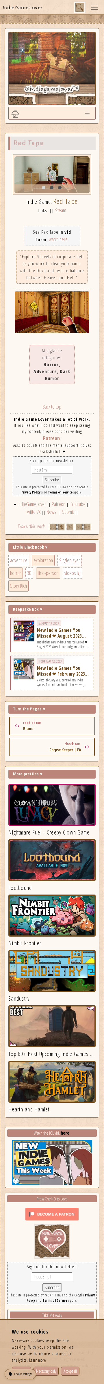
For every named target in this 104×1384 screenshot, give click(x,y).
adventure (18, 560)
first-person (48, 572)
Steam (60, 210)
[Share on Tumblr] (61, 527)
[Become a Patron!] (52, 1213)
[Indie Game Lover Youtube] (52, 1241)
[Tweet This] (53, 527)
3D (29, 572)
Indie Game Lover (22, 8)
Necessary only (46, 1371)
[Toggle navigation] (94, 7)
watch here (58, 239)
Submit (68, 511)
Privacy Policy (30, 492)
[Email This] (79, 527)
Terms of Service (60, 492)
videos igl (72, 572)
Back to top (51, 406)
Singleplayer (69, 560)
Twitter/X (32, 511)
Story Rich (18, 585)
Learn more (37, 1360)
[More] (87, 527)
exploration (43, 560)
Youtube (78, 503)
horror (15, 572)
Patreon (51, 438)
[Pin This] (70, 527)
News (51, 511)
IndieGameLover (32, 503)
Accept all (70, 1371)
